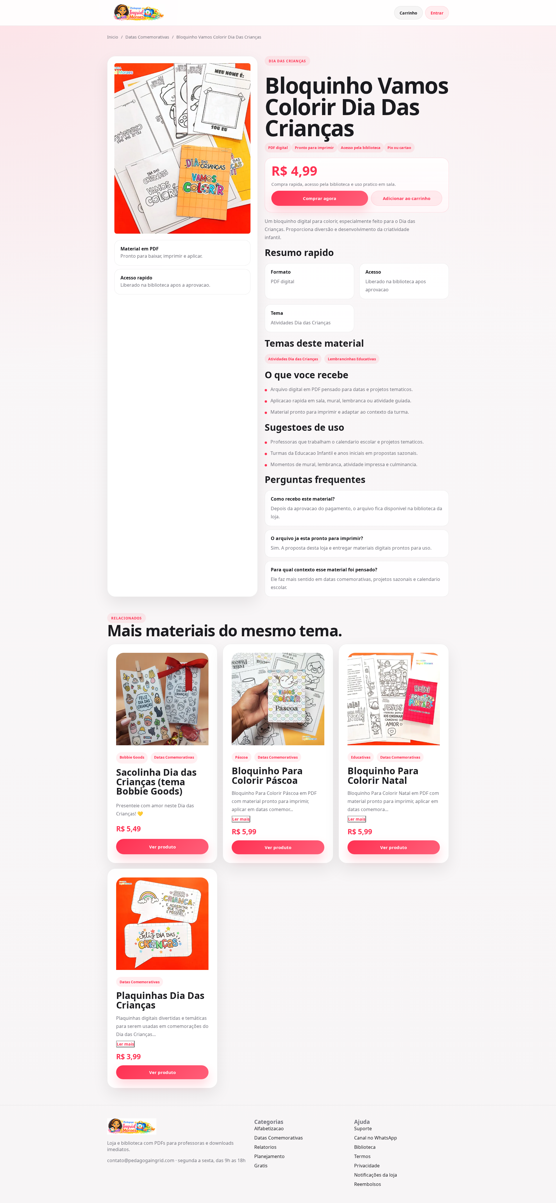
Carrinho (408, 13)
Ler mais (241, 819)
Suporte (363, 1128)
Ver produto (162, 847)
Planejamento (269, 1156)
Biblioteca (365, 1147)
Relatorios (265, 1147)
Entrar (437, 13)
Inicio (112, 37)
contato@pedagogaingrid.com (140, 1160)
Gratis (261, 1165)
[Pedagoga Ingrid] (139, 12)
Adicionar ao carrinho (406, 198)
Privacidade (367, 1165)
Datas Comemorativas (147, 37)
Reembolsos (367, 1184)
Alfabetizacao (269, 1128)
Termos (362, 1156)
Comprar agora (319, 198)
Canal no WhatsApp (375, 1138)
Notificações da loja (375, 1175)
